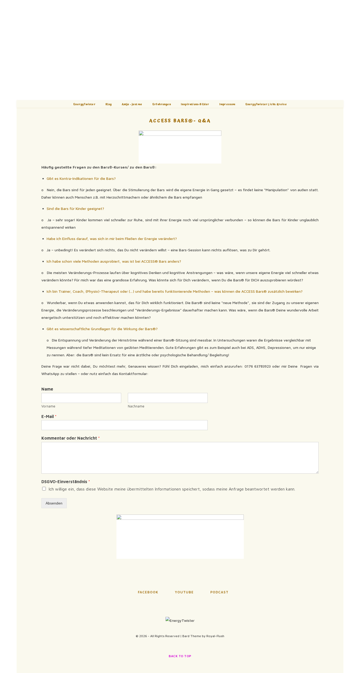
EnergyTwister (84, 104)
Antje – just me (132, 104)
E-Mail (49, 416)
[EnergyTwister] (180, 50)
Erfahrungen (161, 104)
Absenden (54, 503)
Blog (108, 104)
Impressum (227, 104)
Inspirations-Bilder (195, 104)
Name (47, 389)
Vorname (48, 406)
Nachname (136, 406)
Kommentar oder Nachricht (70, 438)
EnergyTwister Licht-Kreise (266, 104)
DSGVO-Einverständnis (65, 481)
